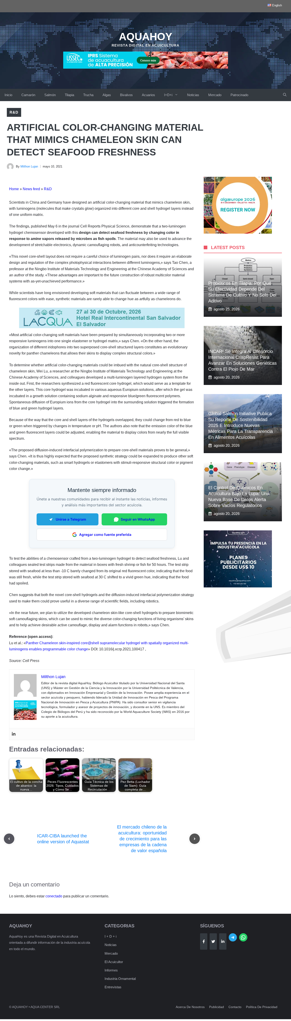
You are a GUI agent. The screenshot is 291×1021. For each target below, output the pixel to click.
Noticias (193, 95)
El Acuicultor (114, 962)
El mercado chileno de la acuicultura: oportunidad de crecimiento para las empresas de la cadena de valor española (142, 838)
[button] (284, 95)
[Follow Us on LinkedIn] (222, 941)
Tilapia (69, 95)
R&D (14, 112)
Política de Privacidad (261, 1007)
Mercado (214, 95)
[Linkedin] (14, 734)
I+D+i (168, 95)
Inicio (8, 95)
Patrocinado (239, 95)
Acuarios (148, 95)
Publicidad (216, 1007)
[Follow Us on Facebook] (203, 941)
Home (14, 189)
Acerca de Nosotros (190, 1007)
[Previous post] (9, 839)
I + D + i (110, 936)
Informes (111, 970)
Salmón (50, 95)
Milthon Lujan (29, 166)
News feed (31, 189)
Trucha (88, 95)
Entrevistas (113, 987)
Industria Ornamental (120, 979)
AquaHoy (145, 36)
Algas (107, 95)
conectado (53, 896)
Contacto (234, 1007)
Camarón (28, 95)
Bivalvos (126, 95)
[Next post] (194, 839)
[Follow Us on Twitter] (213, 941)
